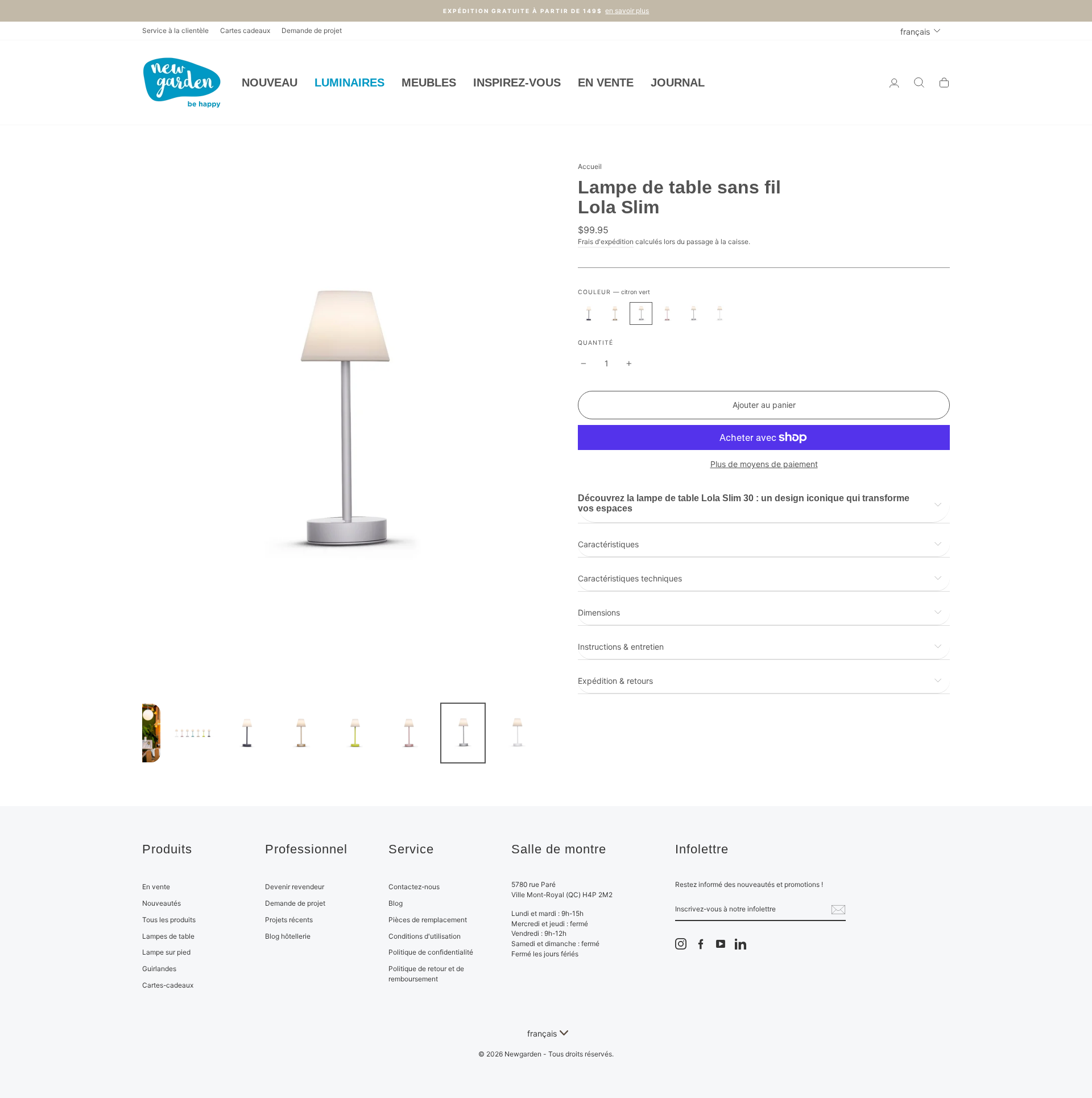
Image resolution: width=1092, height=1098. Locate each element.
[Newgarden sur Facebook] (700, 944)
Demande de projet (312, 30)
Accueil (590, 166)
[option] (546, 11)
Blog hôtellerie (288, 936)
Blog (395, 903)
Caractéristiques (608, 544)
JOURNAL (678, 82)
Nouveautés (161, 903)
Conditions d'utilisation (424, 936)
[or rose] (667, 313)
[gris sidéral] (693, 313)
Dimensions (599, 612)
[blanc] (719, 313)
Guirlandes (159, 968)
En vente (156, 886)
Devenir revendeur (294, 886)
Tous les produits (169, 919)
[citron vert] (641, 313)
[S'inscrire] (838, 910)
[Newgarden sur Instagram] (680, 944)
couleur (614, 292)
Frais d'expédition (606, 241)
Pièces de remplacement (427, 919)
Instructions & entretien (621, 646)
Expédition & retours (615, 681)
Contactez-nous (414, 886)
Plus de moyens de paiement (764, 464)
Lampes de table (168, 936)
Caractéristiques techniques (630, 578)
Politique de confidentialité (430, 952)
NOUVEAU (269, 82)
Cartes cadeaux (245, 30)
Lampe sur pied (166, 952)
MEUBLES (429, 82)
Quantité (595, 342)
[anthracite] (588, 313)
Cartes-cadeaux (167, 985)
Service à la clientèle (175, 30)
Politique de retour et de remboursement (426, 973)
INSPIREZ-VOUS (517, 82)
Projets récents (289, 919)
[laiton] (615, 313)
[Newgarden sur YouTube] (720, 944)
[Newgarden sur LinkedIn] (740, 944)
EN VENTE (606, 82)
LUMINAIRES (349, 82)
